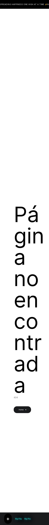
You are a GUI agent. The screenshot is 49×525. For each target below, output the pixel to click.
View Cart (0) (30, 15)
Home (21, 410)
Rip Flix (18, 519)
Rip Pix (27, 519)
